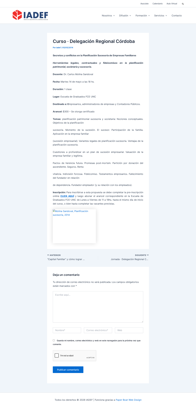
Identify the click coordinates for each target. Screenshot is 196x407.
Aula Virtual (172, 3)
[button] (183, 3)
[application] (113, 15)
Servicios (159, 15)
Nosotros (107, 15)
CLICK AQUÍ (67, 196)
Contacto (177, 15)
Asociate (144, 3)
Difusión (123, 15)
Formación (141, 15)
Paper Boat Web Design (128, 399)
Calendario (158, 3)
